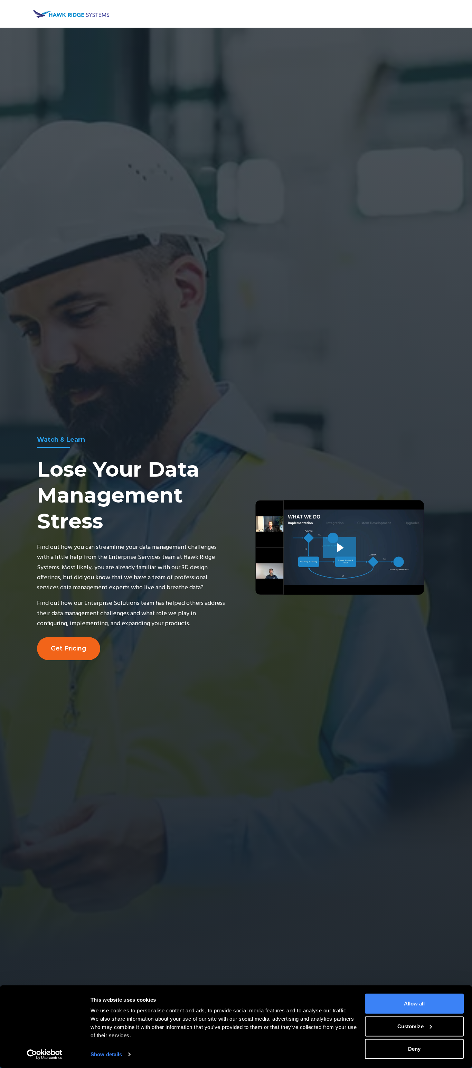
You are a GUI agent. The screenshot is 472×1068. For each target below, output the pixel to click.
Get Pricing (68, 648)
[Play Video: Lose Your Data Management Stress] (339, 547)
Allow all (414, 1003)
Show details (106, 1054)
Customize (410, 1026)
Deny (414, 1049)
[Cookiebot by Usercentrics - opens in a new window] (45, 1054)
